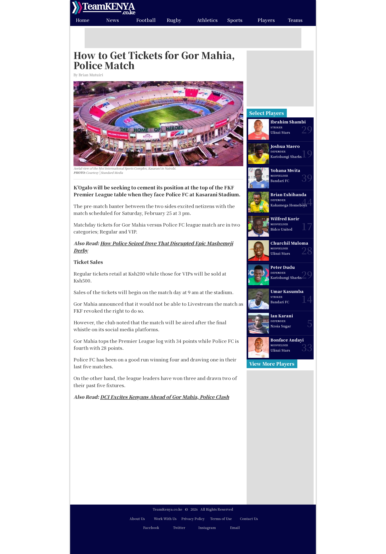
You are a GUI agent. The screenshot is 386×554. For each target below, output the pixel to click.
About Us (137, 518)
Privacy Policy (193, 518)
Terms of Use (221, 518)
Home (82, 20)
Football (146, 20)
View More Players (271, 363)
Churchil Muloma (289, 243)
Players (266, 20)
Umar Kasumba (287, 291)
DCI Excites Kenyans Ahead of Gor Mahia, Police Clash (164, 396)
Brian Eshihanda (288, 194)
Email (235, 527)
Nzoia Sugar (281, 326)
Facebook (151, 527)
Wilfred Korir (285, 218)
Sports (234, 20)
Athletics (207, 20)
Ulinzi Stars (280, 132)
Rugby (174, 20)
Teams (295, 20)
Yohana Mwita (285, 170)
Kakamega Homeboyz (289, 205)
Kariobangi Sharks (286, 156)
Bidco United (281, 229)
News (112, 20)
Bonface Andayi (287, 340)
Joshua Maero (285, 146)
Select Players (266, 113)
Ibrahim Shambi (288, 122)
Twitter (179, 527)
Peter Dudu (283, 267)
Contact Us (249, 518)
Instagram (207, 527)
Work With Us (165, 518)
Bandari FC (280, 180)
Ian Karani (282, 315)
